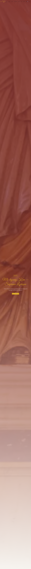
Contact (24, 1)
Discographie (15, 1)
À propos (6, 1)
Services (9, 1)
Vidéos (19, 1)
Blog (21, 1)
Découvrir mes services (15, 293)
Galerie (12, 1)
